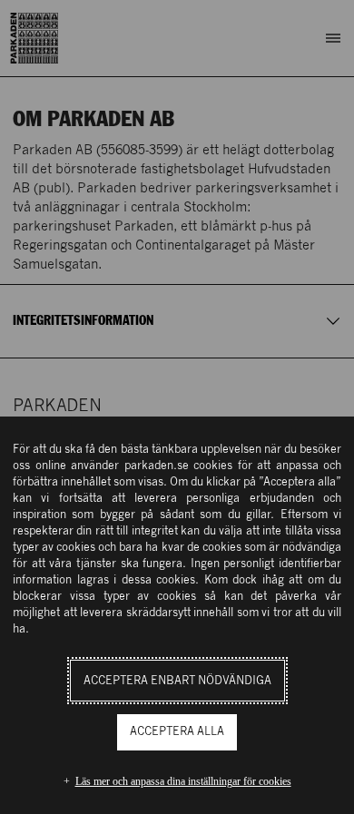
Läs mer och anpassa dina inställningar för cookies (183, 781)
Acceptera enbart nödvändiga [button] (177, 681)
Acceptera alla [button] (177, 732)
